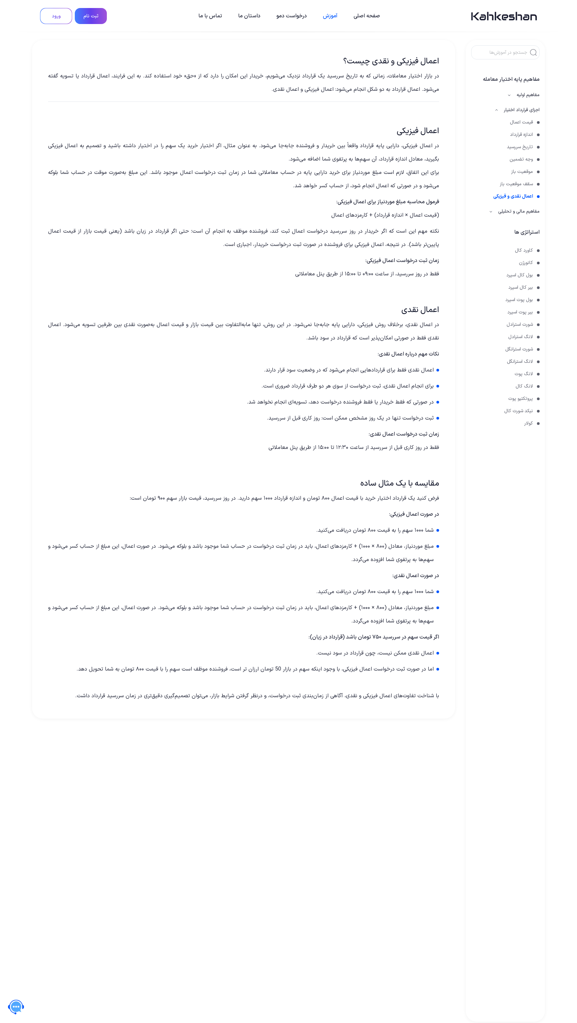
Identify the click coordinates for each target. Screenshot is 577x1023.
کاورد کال (524, 250)
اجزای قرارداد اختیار (522, 109)
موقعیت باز (522, 171)
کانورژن (526, 262)
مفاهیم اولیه (528, 94)
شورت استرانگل (519, 349)
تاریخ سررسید (520, 147)
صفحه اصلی (367, 16)
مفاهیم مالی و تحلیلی (519, 211)
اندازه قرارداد (521, 134)
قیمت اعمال (521, 122)
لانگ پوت (524, 373)
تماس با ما (210, 16)
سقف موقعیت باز (516, 184)
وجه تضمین (521, 159)
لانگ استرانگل (520, 361)
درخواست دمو (291, 16)
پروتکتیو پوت (520, 398)
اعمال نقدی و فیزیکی (513, 196)
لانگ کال (524, 386)
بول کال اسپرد (519, 275)
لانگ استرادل (520, 336)
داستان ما (249, 16)
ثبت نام (91, 16)
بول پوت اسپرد (519, 299)
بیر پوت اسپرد (520, 312)
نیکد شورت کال (518, 411)
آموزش (330, 16)
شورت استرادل (520, 324)
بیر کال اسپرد (520, 287)
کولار (528, 423)
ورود (56, 16)
